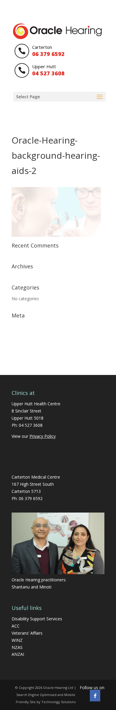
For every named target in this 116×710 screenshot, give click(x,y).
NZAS (17, 647)
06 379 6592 (31, 498)
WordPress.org (26, 354)
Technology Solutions (58, 702)
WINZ (17, 640)
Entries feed (23, 336)
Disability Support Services (37, 619)
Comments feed (27, 345)
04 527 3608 (31, 425)
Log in (17, 326)
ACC (16, 626)
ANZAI (18, 654)
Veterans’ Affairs (27, 633)
